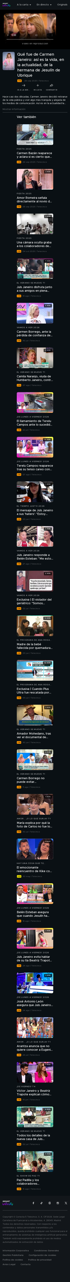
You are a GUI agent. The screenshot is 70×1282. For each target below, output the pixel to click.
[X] (65, 1203)
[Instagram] (57, 1203)
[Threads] (49, 1203)
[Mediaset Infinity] (6, 5)
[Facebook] (33, 1203)
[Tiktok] (41, 1203)
